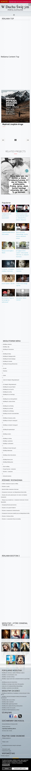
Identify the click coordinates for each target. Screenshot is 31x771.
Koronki (4, 368)
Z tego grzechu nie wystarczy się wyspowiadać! (6, 216)
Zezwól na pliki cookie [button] (20, 768)
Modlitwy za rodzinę (7, 438)
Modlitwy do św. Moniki (8, 408)
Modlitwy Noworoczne (8, 459)
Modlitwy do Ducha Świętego (9, 359)
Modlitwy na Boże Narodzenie (9, 455)
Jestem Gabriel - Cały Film (8, 283)
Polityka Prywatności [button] (17, 762)
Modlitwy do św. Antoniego (9, 394)
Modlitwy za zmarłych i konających (10, 425)
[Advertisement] (15, 36)
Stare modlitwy (6, 466)
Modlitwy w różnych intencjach (9, 448)
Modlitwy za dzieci (7, 434)
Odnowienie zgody (6, 749)
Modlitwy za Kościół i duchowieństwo (11, 413)
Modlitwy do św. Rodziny (8, 406)
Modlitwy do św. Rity (7, 392)
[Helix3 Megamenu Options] (14, 15)
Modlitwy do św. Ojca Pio (8, 389)
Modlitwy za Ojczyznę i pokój (9, 418)
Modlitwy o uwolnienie (8, 441)
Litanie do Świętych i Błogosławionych (11, 380)
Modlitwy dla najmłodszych (9, 429)
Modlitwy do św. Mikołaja (8, 411)
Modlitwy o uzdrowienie (8, 443)
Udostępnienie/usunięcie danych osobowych (11, 745)
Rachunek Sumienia (7, 476)
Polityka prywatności (6, 738)
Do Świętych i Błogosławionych (9, 384)
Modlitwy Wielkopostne (8, 462)
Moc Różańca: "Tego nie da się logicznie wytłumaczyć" (8, 300)
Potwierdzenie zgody (6, 750)
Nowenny (5, 371)
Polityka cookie (5, 741)
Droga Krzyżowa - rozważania (9, 469)
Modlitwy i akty (6, 346)
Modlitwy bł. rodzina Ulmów (9, 401)
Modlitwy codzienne (7, 344)
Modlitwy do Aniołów (7, 361)
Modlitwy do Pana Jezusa (8, 349)
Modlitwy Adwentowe (7, 450)
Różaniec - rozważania (8, 471)
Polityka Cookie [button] (6, 762)
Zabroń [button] (7, 768)
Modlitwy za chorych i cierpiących (10, 420)
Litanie (4, 375)
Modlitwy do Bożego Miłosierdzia (10, 364)
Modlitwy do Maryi (7, 353)
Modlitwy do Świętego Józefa (9, 356)
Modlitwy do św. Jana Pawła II (9, 387)
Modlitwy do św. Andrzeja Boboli (10, 399)
